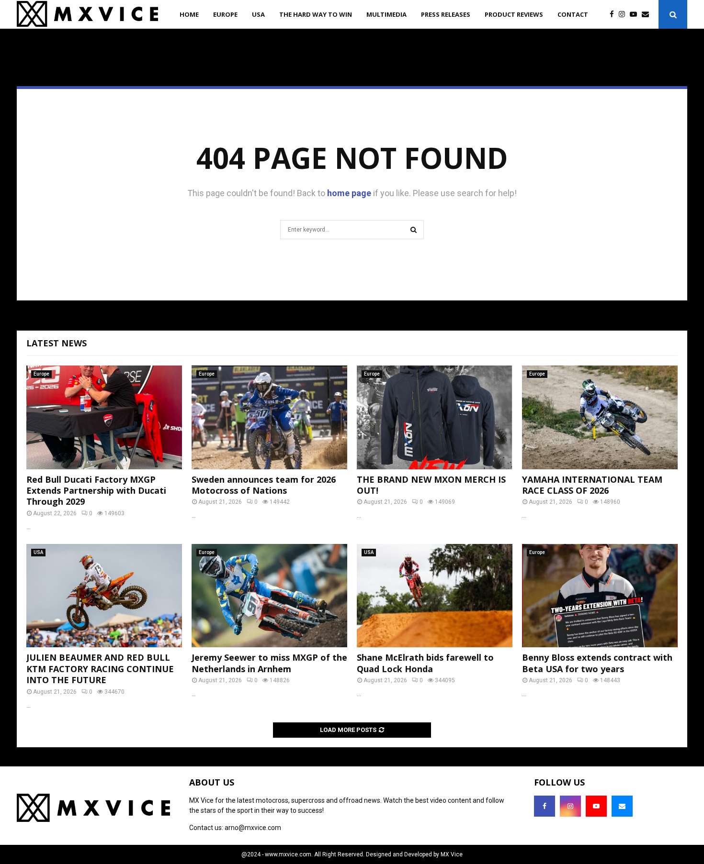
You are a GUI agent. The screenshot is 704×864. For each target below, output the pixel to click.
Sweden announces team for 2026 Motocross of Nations (264, 485)
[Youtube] (636, 14)
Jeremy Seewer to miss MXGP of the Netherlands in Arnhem (269, 663)
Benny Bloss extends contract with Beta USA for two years (597, 663)
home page (349, 193)
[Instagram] (624, 14)
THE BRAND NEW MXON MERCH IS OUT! (431, 485)
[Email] (648, 14)
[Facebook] (614, 14)
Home (189, 14)
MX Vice (452, 854)
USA (258, 14)
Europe (225, 14)
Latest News (56, 343)
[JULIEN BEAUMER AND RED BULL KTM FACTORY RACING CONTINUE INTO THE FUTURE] (104, 596)
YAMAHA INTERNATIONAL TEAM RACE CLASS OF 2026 (592, 485)
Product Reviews (514, 14)
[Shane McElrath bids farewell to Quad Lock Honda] (434, 596)
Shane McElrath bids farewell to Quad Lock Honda (425, 663)
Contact (572, 14)
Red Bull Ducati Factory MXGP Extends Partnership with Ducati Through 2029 (96, 491)
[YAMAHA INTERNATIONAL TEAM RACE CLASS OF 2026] (600, 417)
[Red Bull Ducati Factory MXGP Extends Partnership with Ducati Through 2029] (104, 417)
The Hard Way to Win (315, 14)
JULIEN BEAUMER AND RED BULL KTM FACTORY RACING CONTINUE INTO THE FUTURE (100, 669)
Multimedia (386, 14)
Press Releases (445, 14)
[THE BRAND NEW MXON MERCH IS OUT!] (434, 417)
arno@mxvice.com (253, 827)
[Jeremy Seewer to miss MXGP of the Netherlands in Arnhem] (269, 596)
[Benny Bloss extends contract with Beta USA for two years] (600, 596)
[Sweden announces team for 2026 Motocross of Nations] (269, 417)
